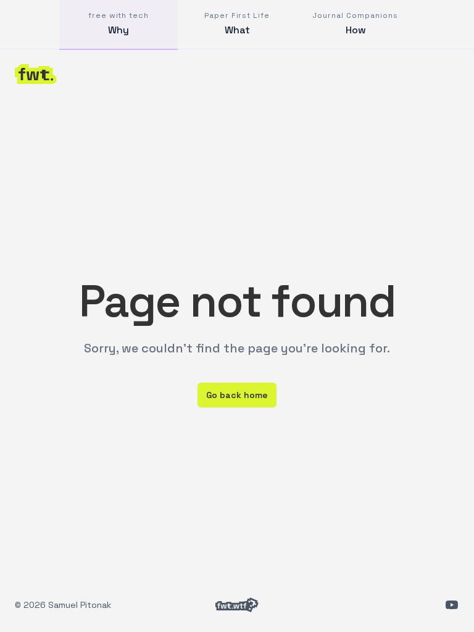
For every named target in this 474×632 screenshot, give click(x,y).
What (237, 23)
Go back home (237, 395)
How (355, 23)
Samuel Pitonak (79, 604)
